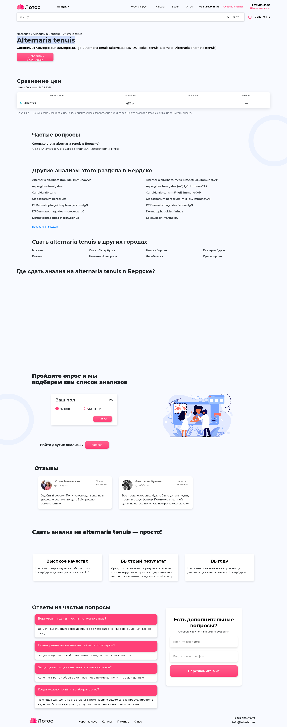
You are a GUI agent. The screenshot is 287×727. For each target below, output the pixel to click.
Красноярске (212, 256)
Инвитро (30, 102)
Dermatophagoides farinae (164, 211)
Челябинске (154, 256)
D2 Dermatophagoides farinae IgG (169, 205)
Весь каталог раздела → (46, 226)
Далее (102, 419)
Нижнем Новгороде (103, 256)
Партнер (123, 721)
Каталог (160, 6)
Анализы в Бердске (47, 34)
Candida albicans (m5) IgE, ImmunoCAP (173, 192)
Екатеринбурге (214, 250)
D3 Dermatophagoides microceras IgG (58, 211)
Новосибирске (156, 250)
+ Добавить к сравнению (35, 57)
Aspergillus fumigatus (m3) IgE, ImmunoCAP (177, 186)
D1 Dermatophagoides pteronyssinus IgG (60, 205)
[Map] (143, 318)
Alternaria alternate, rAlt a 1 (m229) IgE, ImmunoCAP (182, 180)
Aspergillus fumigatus (47, 186)
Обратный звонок (233, 6)
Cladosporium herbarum (49, 198)
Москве (37, 250)
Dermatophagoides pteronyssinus (55, 217)
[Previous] (39, 493)
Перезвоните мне (204, 671)
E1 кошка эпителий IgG (162, 217)
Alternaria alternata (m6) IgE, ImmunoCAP (61, 180)
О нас (189, 6)
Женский (94, 408)
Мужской (65, 408)
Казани (37, 256)
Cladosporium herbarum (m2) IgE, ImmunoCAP (178, 198)
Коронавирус (139, 6)
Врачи (175, 6)
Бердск (62, 6)
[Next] (248, 493)
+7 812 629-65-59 (209, 6)
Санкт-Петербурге (102, 250)
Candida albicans (44, 192)
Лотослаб (23, 34)
